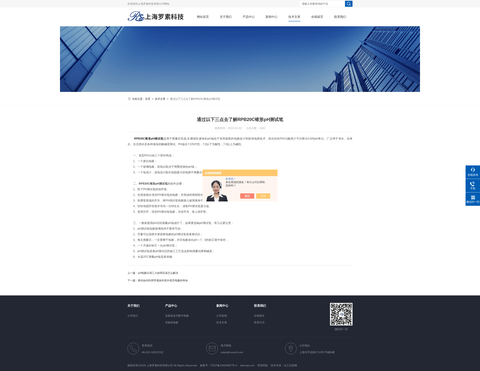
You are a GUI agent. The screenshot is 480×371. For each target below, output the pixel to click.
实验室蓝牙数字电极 (177, 315)
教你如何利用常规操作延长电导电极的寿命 (163, 280)
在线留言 (317, 16)
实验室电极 (171, 322)
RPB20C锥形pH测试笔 (148, 138)
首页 (147, 98)
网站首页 (203, 16)
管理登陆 (262, 365)
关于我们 (226, 16)
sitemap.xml (247, 365)
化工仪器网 (290, 365)
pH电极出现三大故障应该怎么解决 (158, 272)
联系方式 (259, 322)
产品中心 (249, 16)
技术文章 (294, 16)
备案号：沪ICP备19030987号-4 (218, 365)
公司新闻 (221, 315)
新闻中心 (272, 16)
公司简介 (133, 315)
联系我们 (340, 16)
